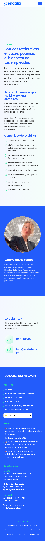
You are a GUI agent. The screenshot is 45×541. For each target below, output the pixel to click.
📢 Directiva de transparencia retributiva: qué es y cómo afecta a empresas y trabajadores (21, 454)
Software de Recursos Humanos (19, 393)
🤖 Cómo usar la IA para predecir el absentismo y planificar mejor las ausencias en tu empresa (21, 445)
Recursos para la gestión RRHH (19, 405)
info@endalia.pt (13, 508)
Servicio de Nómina (13, 397)
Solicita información (15, 484)
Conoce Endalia (12, 401)
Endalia (8, 389)
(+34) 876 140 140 (14, 486)
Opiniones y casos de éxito (17, 409)
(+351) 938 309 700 (15, 505)
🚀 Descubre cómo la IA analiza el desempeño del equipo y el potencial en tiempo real (23, 431)
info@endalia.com (15, 489)
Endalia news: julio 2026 (15, 438)
